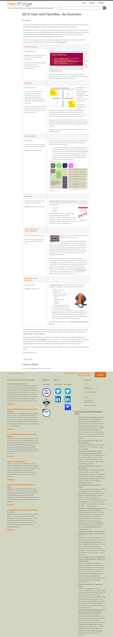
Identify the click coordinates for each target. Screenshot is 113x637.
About (84, 3)
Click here (27, 55)
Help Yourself (41, 339)
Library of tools (40, 334)
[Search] (104, 8)
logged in (34, 368)
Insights (92, 3)
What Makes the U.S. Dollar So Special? (91, 417)
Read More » (11, 404)
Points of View (27, 334)
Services (101, 3)
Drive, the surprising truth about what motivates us (63, 201)
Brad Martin (58, 384)
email (94, 392)
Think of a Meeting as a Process (17, 384)
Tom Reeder (46, 384)
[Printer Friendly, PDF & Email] (28, 359)
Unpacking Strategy (81, 270)
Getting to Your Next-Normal (16, 461)
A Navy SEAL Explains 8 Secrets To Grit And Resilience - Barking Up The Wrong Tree (91, 534)
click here (63, 42)
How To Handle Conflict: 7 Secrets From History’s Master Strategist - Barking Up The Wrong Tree (91, 559)
